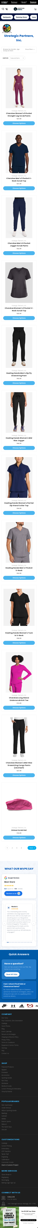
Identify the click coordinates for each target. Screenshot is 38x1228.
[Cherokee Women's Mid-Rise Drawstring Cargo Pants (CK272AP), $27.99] (19, 737)
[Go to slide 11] (21, 942)
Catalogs (4, 1023)
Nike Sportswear (7, 1105)
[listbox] (17, 58)
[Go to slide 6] (13, 942)
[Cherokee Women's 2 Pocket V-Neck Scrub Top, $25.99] (19, 282)
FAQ (3, 1051)
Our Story (5, 1018)
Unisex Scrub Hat (19, 830)
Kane (34, 17)
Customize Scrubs (8, 1162)
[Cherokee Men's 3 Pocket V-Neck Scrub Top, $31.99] (19, 152)
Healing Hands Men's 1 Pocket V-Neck (19, 569)
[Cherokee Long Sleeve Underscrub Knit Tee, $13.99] (19, 672)
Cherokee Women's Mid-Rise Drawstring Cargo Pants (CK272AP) (19, 765)
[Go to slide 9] (18, 942)
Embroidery (5, 1149)
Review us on (11, 893)
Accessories (6, 1075)
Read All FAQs (11, 974)
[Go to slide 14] (25, 942)
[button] (19, 50)
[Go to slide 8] (16, 942)
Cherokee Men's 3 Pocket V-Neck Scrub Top (19, 179)
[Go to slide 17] (30, 942)
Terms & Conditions (8, 1042)
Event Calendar (7, 1031)
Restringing (5, 1180)
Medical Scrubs (7, 1086)
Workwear (5, 1083)
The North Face (7, 1127)
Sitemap (4, 1048)
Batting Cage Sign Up (8, 1183)
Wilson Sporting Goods (9, 1110)
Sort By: (5, 58)
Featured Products (8, 1067)
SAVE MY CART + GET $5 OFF (28, 1220)
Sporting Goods (7, 1078)
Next (31, 848)
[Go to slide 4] (10, 942)
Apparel (4, 1070)
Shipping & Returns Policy (10, 1037)
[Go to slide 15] (27, 942)
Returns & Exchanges (9, 1034)
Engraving (5, 1157)
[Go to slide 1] (6, 942)
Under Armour (6, 1108)
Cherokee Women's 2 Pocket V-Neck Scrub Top (19, 309)
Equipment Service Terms (10, 1045)
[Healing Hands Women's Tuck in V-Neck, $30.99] (19, 607)
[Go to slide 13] (24, 942)
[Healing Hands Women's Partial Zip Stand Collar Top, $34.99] (19, 477)
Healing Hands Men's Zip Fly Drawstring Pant (19, 374)
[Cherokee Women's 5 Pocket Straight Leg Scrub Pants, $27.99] (19, 88)
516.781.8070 (12, 1199)
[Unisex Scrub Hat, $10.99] (19, 804)
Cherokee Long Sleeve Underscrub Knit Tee (19, 699)
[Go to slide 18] (31, 942)
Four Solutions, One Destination (12, 1021)
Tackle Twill (5, 1154)
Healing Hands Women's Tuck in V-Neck (19, 634)
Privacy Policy (6, 1040)
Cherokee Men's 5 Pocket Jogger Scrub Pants (19, 244)
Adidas (4, 1119)
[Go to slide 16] (28, 942)
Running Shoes (21, 17)
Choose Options (19, 123)
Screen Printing (7, 1146)
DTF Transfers (6, 1151)
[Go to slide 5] (12, 942)
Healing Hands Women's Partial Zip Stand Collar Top (19, 504)
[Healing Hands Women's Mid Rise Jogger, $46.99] (19, 412)
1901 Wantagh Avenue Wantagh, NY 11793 (21, 1204)
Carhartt (4, 1116)
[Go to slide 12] (22, 942)
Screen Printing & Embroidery (11, 1089)
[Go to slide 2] (7, 942)
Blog (3, 1029)
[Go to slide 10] (19, 942)
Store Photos (6, 1026)
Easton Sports (6, 1121)
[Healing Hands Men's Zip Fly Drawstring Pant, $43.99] (19, 347)
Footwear (5, 1072)
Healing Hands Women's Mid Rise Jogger (19, 439)
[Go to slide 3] (9, 942)
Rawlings (4, 1113)
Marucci (4, 1124)
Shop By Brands (7, 1091)
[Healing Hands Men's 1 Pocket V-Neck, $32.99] (19, 542)
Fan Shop (5, 1081)
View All (4, 1130)
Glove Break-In (6, 1174)
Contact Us (5, 1053)
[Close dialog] (37, 1208)
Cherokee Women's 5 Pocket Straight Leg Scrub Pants (19, 114)
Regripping (5, 1177)
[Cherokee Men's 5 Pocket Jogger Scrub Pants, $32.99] (19, 217)
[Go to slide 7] (15, 942)
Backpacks (7, 17)
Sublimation (5, 1159)
